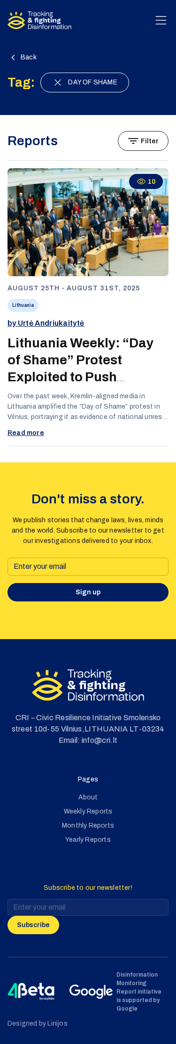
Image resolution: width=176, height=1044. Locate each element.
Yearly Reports (88, 839)
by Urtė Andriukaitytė (46, 323)
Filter (150, 141)
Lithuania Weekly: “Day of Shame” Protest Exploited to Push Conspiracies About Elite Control (85, 377)
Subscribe (33, 925)
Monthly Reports (88, 825)
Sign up (88, 592)
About (88, 797)
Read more (26, 432)
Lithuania (23, 305)
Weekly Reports (88, 811)
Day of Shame (92, 82)
